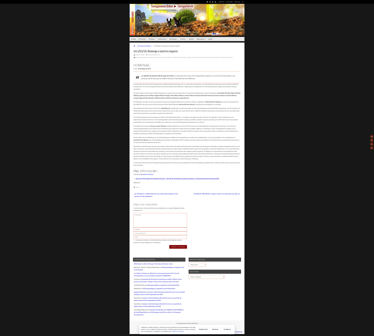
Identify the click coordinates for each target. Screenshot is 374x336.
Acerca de (237, 2)
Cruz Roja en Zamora (141, 273)
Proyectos (211, 57)
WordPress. (239, 332)
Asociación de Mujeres (144, 46)
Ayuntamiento (168, 57)
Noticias (200, 57)
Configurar (227, 329)
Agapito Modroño (140, 292)
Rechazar (215, 329)
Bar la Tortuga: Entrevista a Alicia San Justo (158, 264)
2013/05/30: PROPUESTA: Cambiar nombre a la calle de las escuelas (216, 194)
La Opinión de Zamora (146, 174)
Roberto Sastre (140, 55)
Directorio (221, 2)
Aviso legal (229, 2)
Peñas (206, 57)
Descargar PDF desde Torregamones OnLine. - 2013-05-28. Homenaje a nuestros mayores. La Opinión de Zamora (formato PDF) (177, 179)
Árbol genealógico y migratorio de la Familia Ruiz (163, 285)
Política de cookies (178, 331)
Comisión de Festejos (179, 57)
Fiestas (189, 57)
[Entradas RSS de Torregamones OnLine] (212, 1)
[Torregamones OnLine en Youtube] (207, 1)
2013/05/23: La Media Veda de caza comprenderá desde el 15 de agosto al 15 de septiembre (156, 195)
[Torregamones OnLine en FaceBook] (210, 1)
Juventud (195, 57)
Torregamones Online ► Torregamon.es (172, 6)
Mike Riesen (138, 264)
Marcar (138, 187)
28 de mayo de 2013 (154, 55)
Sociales (222, 57)
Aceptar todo (203, 329)
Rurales (217, 57)
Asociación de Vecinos (156, 57)
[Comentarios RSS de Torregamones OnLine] (215, 1)
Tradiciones (229, 57)
